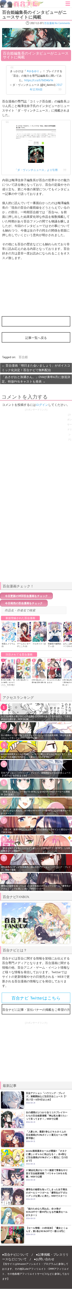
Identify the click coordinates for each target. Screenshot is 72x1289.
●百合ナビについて (15, 1254)
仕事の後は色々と (22, 680)
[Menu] (68, 5)
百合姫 (23, 357)
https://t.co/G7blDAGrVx (38, 80)
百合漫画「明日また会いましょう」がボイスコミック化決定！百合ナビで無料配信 (36, 367)
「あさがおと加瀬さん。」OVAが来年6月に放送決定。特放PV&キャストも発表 (36, 379)
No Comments (62, 23)
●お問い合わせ (44, 1259)
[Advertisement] (36, 552)
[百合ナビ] (22, 2)
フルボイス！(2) (39, 643)
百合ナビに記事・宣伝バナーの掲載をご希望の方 (36, 1010)
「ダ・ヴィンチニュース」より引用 (36, 170)
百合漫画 (49, 23)
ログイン (42, 405)
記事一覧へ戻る (36, 338)
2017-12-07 (36, 23)
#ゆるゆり (33, 71)
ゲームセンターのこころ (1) (24, 644)
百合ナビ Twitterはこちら (36, 998)
